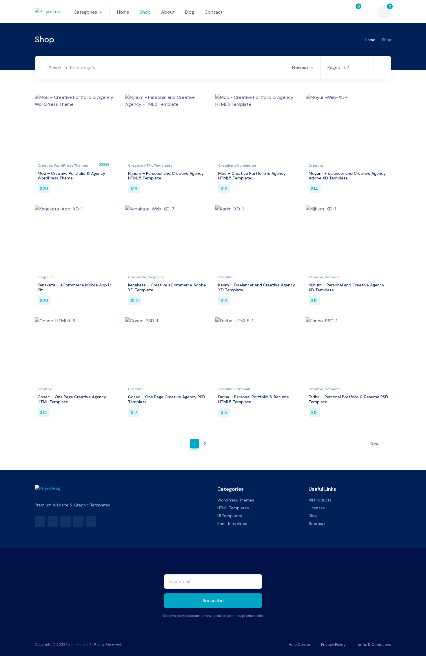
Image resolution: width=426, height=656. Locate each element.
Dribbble (65, 521)
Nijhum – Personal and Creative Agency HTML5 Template (166, 176)
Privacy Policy (332, 644)
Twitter (53, 521)
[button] (340, 11)
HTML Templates (158, 165)
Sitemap (317, 523)
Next (375, 443)
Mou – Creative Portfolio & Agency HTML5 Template (252, 176)
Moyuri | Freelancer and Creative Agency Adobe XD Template (347, 176)
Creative (45, 165)
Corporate (137, 277)
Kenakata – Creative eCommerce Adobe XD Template (167, 287)
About (168, 12)
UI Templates (229, 515)
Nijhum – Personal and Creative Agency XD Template (346, 287)
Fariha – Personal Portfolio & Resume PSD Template (348, 399)
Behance (78, 521)
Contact (214, 12)
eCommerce (245, 165)
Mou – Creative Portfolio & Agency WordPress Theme (71, 176)
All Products (320, 500)
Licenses (317, 507)
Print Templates (232, 523)
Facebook (40, 521)
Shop (145, 12)
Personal (332, 277)
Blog (189, 12)
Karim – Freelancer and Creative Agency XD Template (256, 287)
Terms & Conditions (373, 644)
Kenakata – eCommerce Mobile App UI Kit (75, 287)
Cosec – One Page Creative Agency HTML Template (72, 399)
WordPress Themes (71, 165)
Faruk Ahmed (77, 644)
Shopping (46, 277)
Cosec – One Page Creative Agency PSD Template (166, 399)
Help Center (299, 644)
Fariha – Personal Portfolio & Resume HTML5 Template (253, 399)
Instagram (91, 521)
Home (123, 12)
